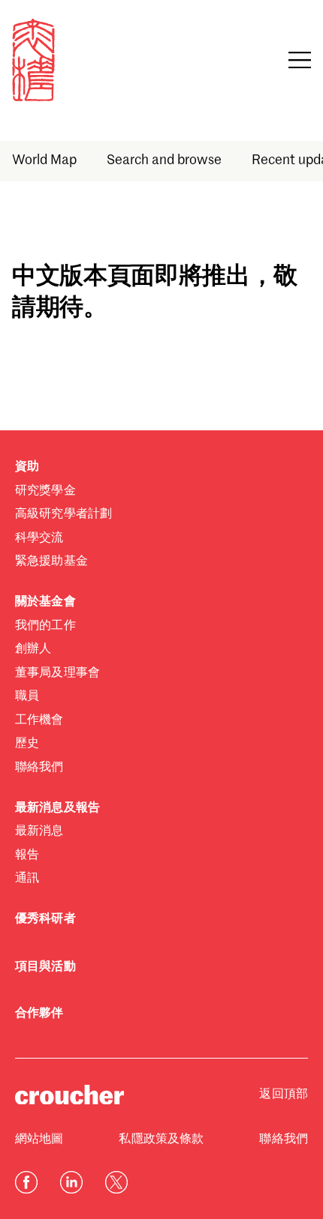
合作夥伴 (39, 1014)
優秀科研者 (45, 919)
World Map (44, 160)
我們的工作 (45, 626)
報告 (27, 855)
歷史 (27, 744)
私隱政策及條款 (161, 1140)
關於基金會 (45, 602)
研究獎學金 (45, 491)
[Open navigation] (299, 60)
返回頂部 (283, 1095)
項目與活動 (45, 967)
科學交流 (39, 538)
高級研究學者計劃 (63, 514)
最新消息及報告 (57, 808)
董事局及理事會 (57, 673)
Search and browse (164, 160)
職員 (27, 696)
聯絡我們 (39, 768)
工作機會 (39, 720)
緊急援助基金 (51, 562)
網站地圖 (39, 1140)
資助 (27, 467)
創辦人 (33, 649)
